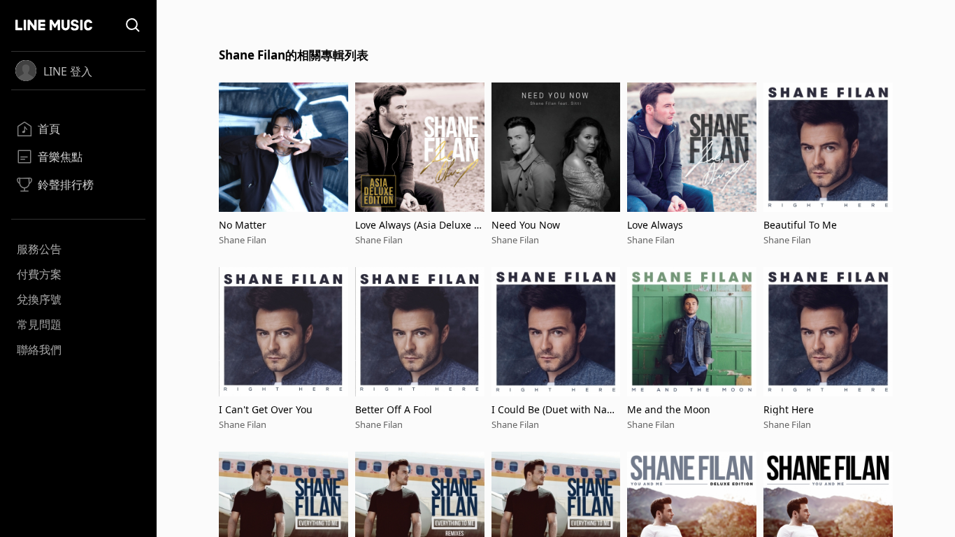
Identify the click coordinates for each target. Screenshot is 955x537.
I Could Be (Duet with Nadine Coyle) (553, 409)
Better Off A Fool (393, 409)
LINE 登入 (67, 71)
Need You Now (525, 225)
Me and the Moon (668, 409)
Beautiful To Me (800, 225)
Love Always (655, 225)
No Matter (242, 225)
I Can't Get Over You (266, 409)
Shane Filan (242, 240)
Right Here (788, 409)
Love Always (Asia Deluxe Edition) (417, 225)
